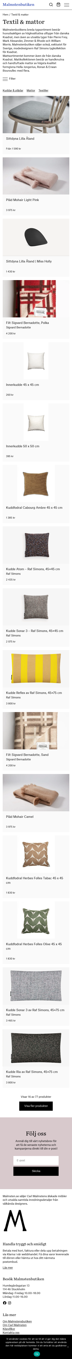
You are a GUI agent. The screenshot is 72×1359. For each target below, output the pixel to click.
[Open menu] (66, 5)
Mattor (31, 90)
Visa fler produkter (36, 1106)
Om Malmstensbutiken (17, 1321)
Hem (5, 14)
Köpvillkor (9, 1329)
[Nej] (67, 1347)
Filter (12, 78)
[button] (51, 5)
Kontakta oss (11, 1332)
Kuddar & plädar (13, 90)
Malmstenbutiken (18, 4)
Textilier (43, 90)
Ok (36, 1354)
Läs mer (8, 1267)
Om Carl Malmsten (15, 1325)
